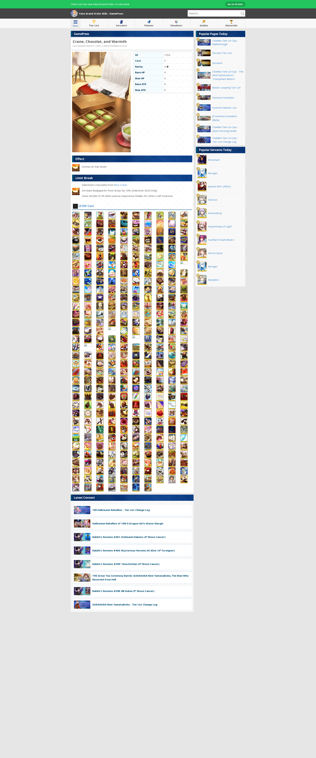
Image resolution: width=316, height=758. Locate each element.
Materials (231, 25)
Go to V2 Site (235, 4)
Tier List (94, 25)
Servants (121, 25)
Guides (204, 25)
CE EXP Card (86, 206)
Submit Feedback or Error (115, 45)
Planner (149, 25)
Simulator (176, 25)
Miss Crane (120, 184)
